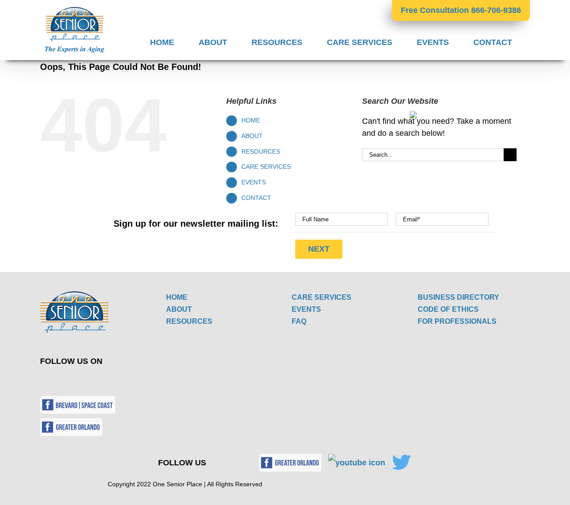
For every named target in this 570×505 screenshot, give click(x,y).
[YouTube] (76, 381)
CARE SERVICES (266, 166)
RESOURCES (260, 151)
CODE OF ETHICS (448, 309)
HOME (250, 120)
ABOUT (252, 135)
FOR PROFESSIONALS (457, 321)
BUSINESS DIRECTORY (458, 297)
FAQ (299, 321)
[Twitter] (55, 381)
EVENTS (253, 182)
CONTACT (256, 197)
